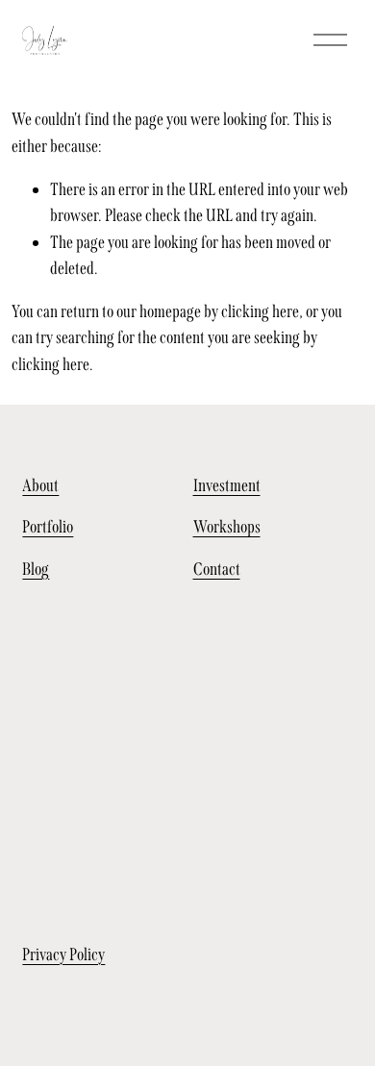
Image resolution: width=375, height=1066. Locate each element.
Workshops (227, 526)
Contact (216, 569)
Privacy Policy (63, 954)
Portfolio (47, 526)
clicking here (260, 311)
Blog (35, 569)
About (40, 485)
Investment (227, 485)
